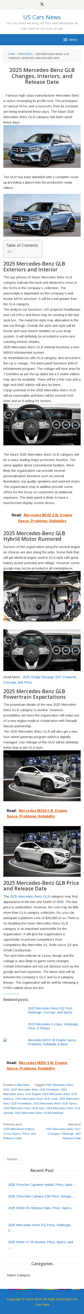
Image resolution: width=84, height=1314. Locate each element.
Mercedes (23, 1085)
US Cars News (42, 17)
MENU (73, 40)
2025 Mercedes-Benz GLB (30, 896)
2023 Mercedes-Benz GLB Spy (23, 1108)
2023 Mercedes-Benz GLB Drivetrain (35, 1089)
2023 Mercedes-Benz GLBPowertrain (39, 1113)
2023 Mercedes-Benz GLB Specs (55, 1103)
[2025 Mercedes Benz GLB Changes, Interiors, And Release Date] (42, 215)
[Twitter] (42, 4)
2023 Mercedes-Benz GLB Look (36, 1098)
